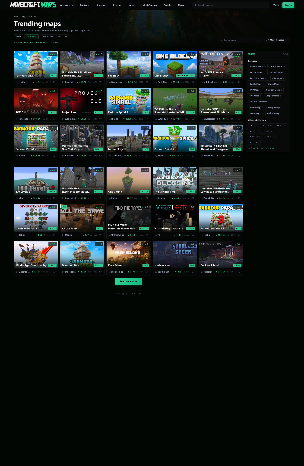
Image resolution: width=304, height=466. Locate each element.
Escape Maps (275, 107)
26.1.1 (281, 125)
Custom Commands (260, 101)
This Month (47, 37)
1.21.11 (266, 131)
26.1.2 (267, 125)
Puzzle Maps (257, 72)
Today (19, 37)
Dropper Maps (273, 95)
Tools (276, 5)
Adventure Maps (258, 78)
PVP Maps (255, 90)
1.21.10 (255, 137)
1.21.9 (269, 137)
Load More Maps (128, 281)
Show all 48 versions (262, 148)
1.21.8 (254, 142)
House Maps (256, 107)
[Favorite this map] (54, 82)
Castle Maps (256, 84)
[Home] (33, 5)
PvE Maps (255, 95)
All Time (62, 37)
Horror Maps (278, 66)
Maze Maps (256, 113)
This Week (31, 37)
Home (16, 16)
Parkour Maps (258, 66)
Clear (285, 54)
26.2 (253, 125)
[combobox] (277, 40)
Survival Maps (277, 72)
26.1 (253, 131)
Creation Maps (274, 90)
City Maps (278, 78)
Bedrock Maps (274, 113)
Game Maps (274, 84)
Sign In (288, 5)
